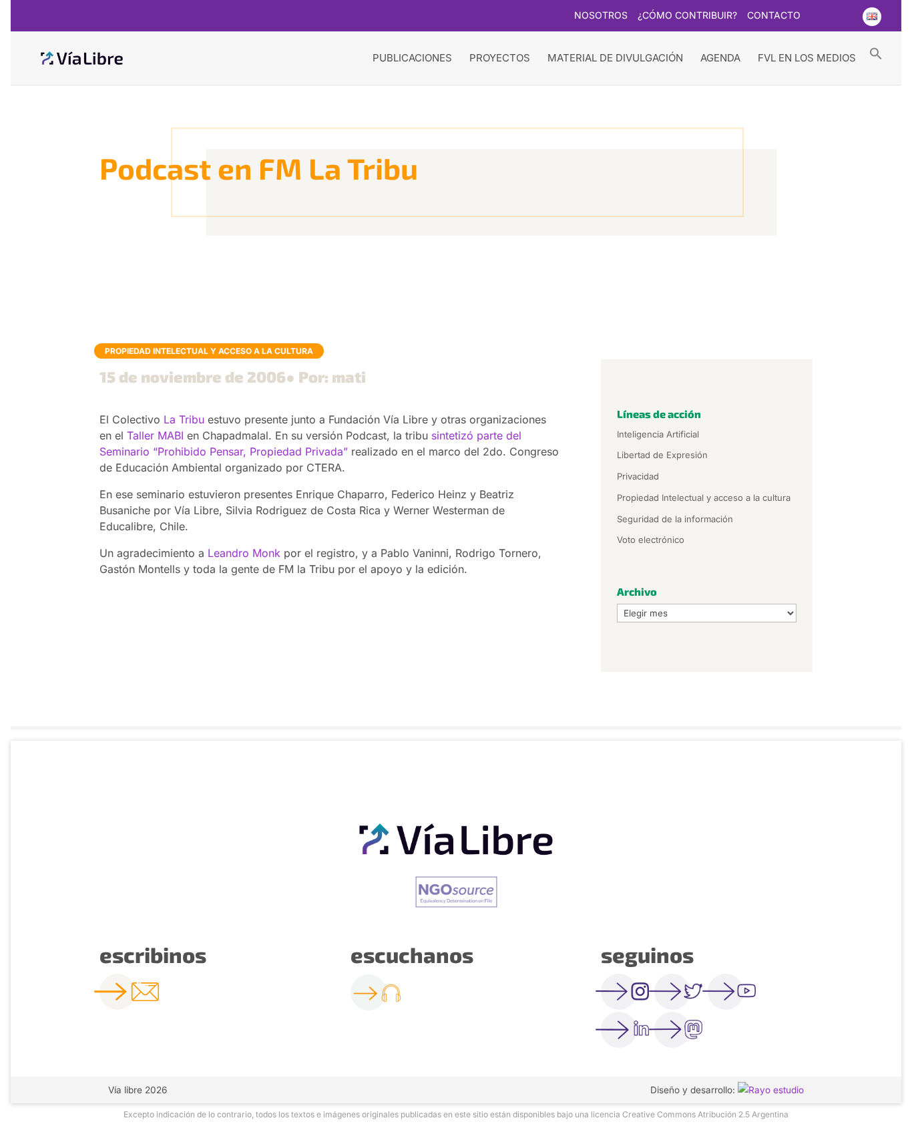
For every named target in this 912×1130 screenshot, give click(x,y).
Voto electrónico (650, 539)
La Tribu (184, 419)
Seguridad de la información (675, 519)
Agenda (720, 57)
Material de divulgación (615, 57)
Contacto (774, 16)
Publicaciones (412, 57)
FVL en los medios (807, 57)
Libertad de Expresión (662, 454)
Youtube (845, 16)
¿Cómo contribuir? (687, 16)
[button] (876, 52)
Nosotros (601, 16)
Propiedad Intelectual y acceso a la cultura (209, 351)
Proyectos (499, 57)
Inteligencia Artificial (658, 434)
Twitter (819, 16)
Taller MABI (155, 435)
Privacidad (638, 476)
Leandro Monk (244, 553)
